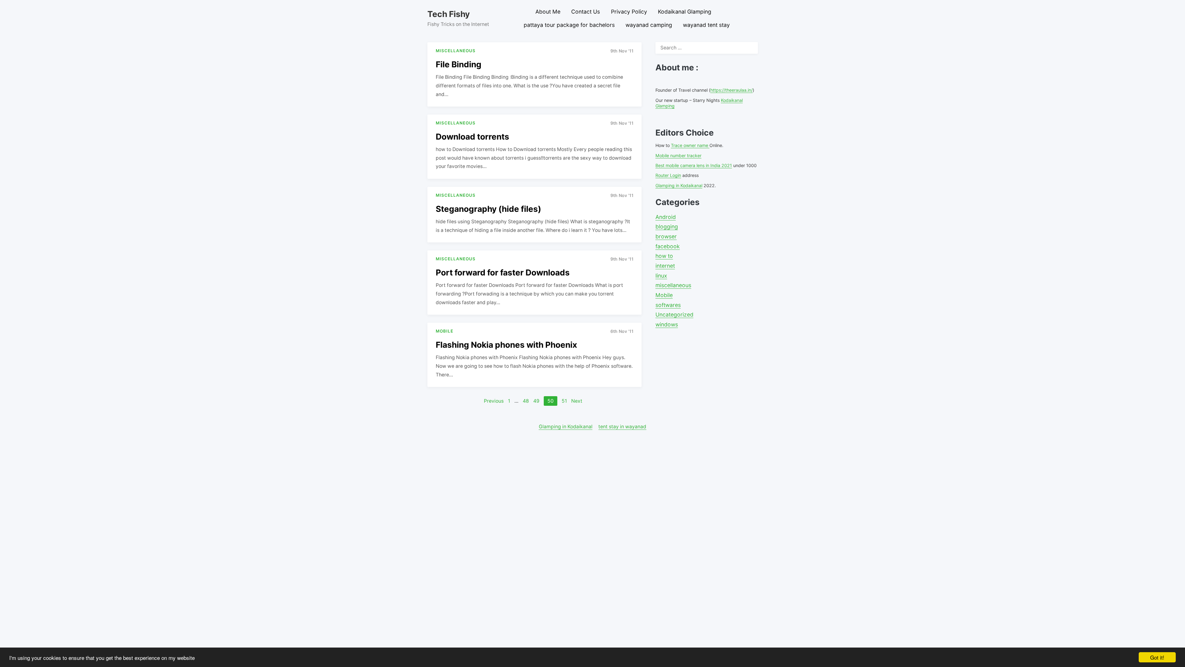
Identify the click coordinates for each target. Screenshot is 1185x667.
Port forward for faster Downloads (503, 272)
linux (661, 275)
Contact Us (585, 11)
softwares (668, 305)
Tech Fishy (448, 14)
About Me (547, 11)
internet (665, 265)
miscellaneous (673, 285)
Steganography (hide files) (488, 209)
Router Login (668, 175)
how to (664, 256)
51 (564, 401)
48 (526, 401)
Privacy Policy (629, 11)
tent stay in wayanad (622, 427)
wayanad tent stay (706, 25)
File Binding (458, 64)
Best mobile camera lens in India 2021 (693, 165)
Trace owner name (690, 145)
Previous (494, 401)
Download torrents (472, 136)
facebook (667, 246)
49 (536, 401)
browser (666, 236)
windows (666, 324)
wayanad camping (649, 25)
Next (576, 401)
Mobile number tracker (678, 155)
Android (665, 217)
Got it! (1157, 657)
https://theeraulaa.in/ (731, 90)
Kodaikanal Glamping (684, 11)
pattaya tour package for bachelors (569, 25)
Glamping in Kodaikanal (678, 185)
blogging (666, 226)
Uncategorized (674, 314)
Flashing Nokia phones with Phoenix (506, 345)
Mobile (664, 295)
